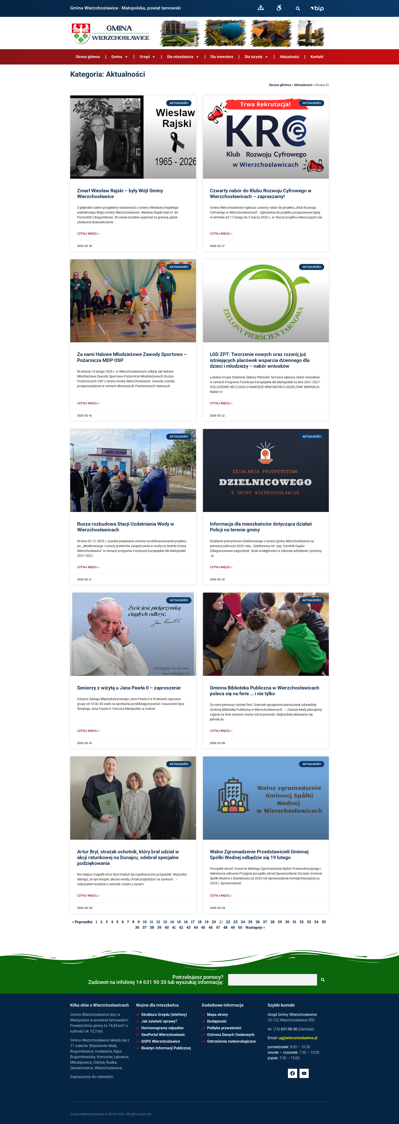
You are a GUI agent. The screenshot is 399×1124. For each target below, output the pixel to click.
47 (218, 927)
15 (179, 921)
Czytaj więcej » (88, 233)
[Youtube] (304, 1073)
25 (250, 921)
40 (167, 927)
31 (294, 921)
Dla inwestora (222, 57)
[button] (298, 8)
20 (214, 921)
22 (228, 921)
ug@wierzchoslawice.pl (298, 1038)
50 (240, 927)
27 (265, 921)
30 (287, 921)
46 (211, 927)
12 (158, 921)
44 (196, 927)
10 (145, 921)
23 (235, 921)
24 (243, 921)
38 (152, 927)
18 (200, 921)
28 (272, 921)
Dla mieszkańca (180, 57)
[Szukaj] (297, 8)
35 (324, 921)
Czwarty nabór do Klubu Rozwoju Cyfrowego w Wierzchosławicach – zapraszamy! (260, 193)
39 (159, 927)
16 (186, 921)
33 (309, 921)
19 (207, 921)
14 (172, 921)
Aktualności (289, 57)
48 (225, 927)
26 (258, 921)
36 (137, 927)
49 (233, 927)
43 (188, 927)
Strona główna (88, 57)
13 (165, 921)
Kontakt (317, 57)
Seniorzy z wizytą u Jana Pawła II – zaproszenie (129, 688)
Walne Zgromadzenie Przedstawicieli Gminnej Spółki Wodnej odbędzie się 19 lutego (259, 854)
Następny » (255, 927)
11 (151, 921)
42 (181, 927)
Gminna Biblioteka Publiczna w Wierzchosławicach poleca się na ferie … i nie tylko (264, 690)
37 (144, 927)
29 (280, 921)
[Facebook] (292, 1073)
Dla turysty (253, 57)
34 (316, 921)
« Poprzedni (82, 921)
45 (203, 927)
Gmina (116, 57)
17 (193, 921)
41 (174, 927)
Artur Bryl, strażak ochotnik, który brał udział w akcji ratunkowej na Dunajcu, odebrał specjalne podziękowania (128, 857)
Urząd (145, 57)
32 (301, 921)
